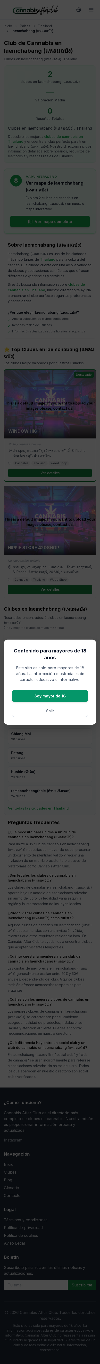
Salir (50, 710)
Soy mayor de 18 (50, 696)
